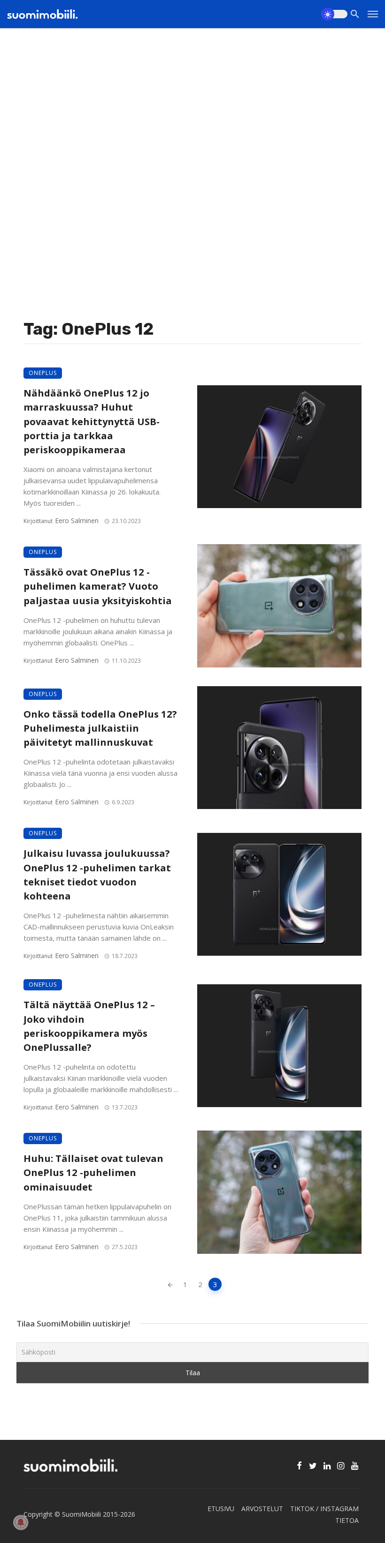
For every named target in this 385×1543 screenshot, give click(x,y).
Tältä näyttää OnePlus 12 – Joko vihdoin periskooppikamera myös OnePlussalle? (89, 1026)
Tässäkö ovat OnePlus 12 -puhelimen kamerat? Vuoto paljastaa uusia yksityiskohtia (97, 586)
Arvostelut (262, 1508)
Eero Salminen (77, 520)
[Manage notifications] (20, 1522)
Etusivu (221, 1508)
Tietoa (347, 1520)
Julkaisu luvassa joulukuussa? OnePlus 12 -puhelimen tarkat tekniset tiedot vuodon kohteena (97, 874)
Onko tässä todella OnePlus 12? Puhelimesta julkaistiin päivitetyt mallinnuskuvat (100, 728)
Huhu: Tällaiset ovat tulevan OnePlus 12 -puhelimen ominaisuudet (93, 1172)
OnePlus (43, 373)
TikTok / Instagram (324, 1508)
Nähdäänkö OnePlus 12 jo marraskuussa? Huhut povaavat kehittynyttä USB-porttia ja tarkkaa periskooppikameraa (91, 421)
